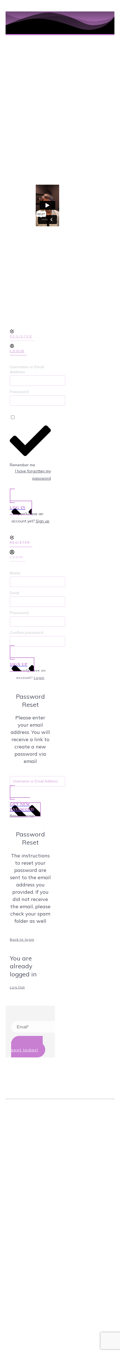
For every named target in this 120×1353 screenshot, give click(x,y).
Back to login (22, 939)
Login (39, 678)
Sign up (42, 521)
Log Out (17, 987)
